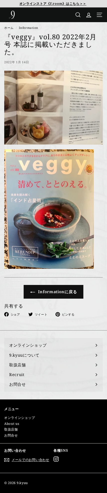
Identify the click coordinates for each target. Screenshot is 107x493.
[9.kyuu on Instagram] (56, 459)
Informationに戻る (57, 291)
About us (11, 423)
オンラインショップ (19, 417)
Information (28, 28)
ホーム (9, 28)
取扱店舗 (11, 429)
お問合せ (11, 435)
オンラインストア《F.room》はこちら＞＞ (52, 3)
